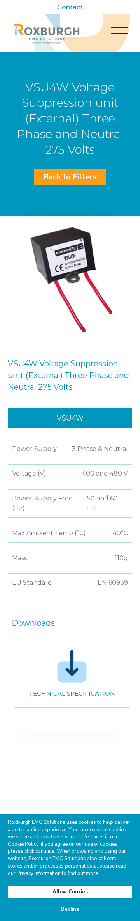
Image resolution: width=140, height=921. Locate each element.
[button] (119, 30)
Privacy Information (39, 873)
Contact (70, 7)
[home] (47, 33)
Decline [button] (70, 909)
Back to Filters (70, 177)
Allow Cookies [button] (70, 891)
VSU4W (70, 418)
